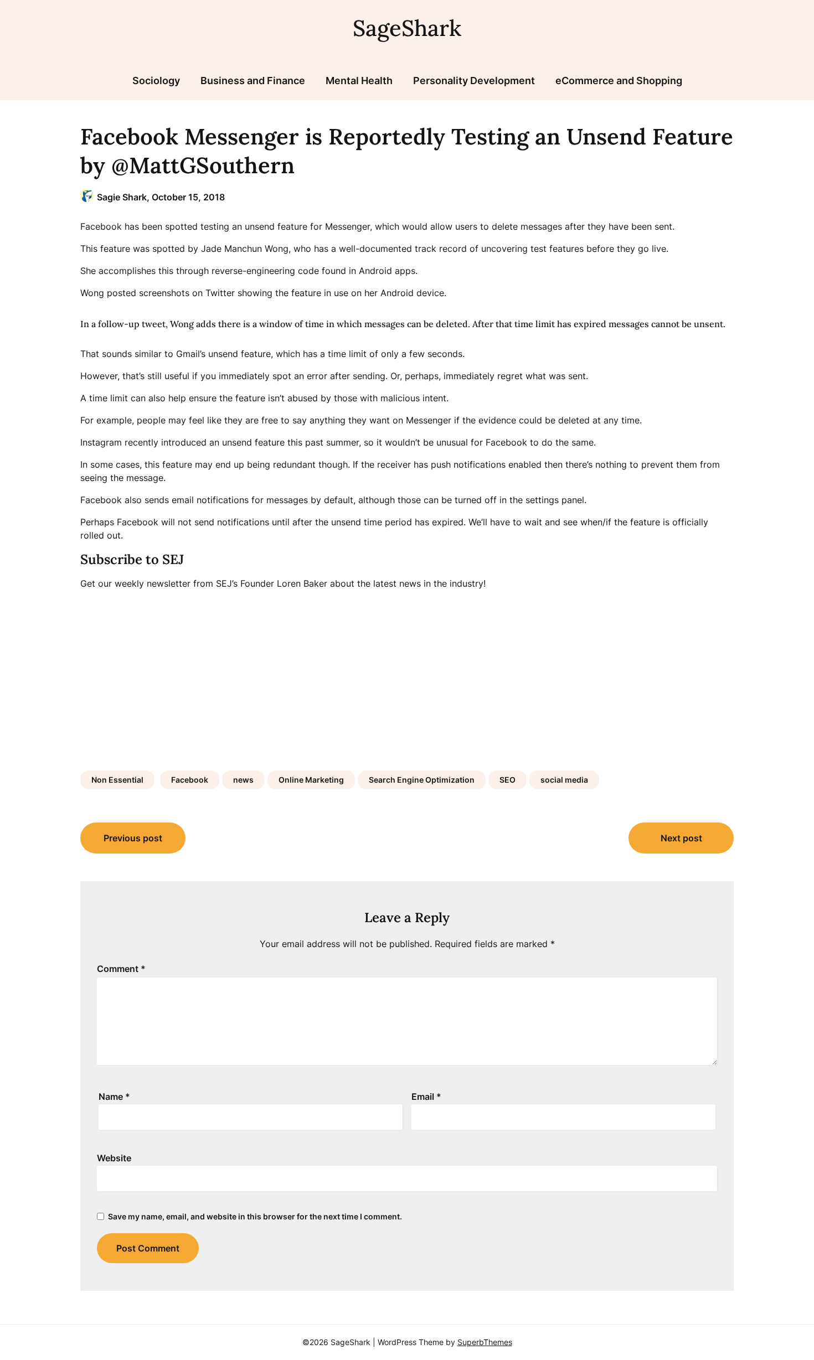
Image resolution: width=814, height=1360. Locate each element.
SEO (507, 779)
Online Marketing (311, 779)
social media (564, 779)
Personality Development (474, 80)
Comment (121, 968)
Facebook (189, 779)
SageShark (407, 28)
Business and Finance (252, 80)
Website (114, 1158)
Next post (681, 838)
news (243, 779)
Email (426, 1096)
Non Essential (117, 779)
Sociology (156, 80)
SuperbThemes (484, 1342)
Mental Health (359, 80)
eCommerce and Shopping (618, 80)
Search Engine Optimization (422, 779)
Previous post (133, 838)
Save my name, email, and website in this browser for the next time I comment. (255, 1216)
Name (114, 1096)
